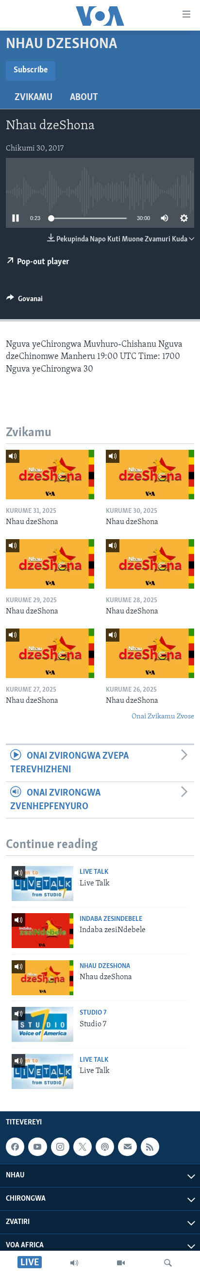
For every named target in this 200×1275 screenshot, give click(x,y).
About (84, 97)
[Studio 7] (42, 1024)
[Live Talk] (42, 883)
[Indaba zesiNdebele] (42, 930)
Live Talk (94, 872)
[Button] (24, 301)
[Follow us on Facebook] (15, 1147)
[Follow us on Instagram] (60, 1147)
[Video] (120, 1263)
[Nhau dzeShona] (50, 474)
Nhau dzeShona (105, 966)
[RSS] (150, 1147)
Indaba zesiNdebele (111, 919)
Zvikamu (33, 97)
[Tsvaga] (168, 1263)
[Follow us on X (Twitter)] (82, 1147)
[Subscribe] (127, 1147)
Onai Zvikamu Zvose (163, 716)
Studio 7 (93, 1013)
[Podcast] (105, 1147)
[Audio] (74, 1263)
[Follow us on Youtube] (37, 1147)
